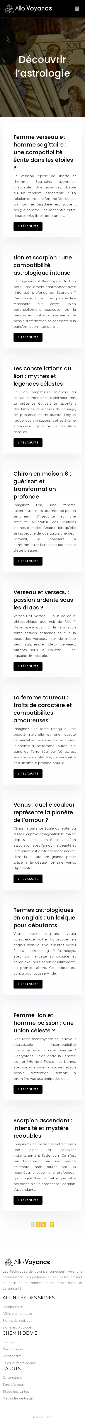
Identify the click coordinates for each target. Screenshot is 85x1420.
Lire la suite (28, 226)
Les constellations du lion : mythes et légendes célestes (42, 376)
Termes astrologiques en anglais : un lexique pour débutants (44, 917)
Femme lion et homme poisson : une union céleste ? (44, 1022)
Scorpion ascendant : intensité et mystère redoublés (43, 1128)
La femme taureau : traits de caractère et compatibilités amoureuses (43, 709)
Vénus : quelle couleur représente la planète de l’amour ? (44, 812)
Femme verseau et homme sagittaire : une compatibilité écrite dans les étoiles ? (43, 152)
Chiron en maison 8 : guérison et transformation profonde (42, 485)
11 (52, 1224)
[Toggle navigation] (77, 9)
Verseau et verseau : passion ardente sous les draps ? (43, 599)
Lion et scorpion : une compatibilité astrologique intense (43, 265)
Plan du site (42, 1417)
